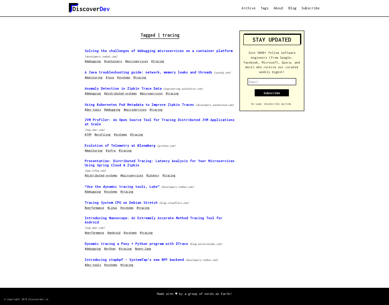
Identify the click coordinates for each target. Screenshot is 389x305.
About (279, 8)
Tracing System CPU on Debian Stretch (121, 203)
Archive (249, 8)
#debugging (93, 61)
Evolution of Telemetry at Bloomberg (120, 145)
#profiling (102, 134)
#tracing (157, 61)
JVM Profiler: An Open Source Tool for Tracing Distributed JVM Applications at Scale (160, 122)
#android (113, 232)
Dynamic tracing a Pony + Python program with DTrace (136, 244)
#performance (94, 207)
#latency (152, 175)
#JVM (88, 134)
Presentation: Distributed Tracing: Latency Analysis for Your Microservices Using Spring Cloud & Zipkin (160, 163)
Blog (293, 8)
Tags (265, 8)
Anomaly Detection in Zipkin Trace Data (123, 88)
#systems (123, 77)
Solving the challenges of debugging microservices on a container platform (159, 51)
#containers (113, 61)
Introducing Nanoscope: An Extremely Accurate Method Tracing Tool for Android (153, 220)
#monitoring (94, 77)
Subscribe (310, 8)
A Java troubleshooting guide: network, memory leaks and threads (148, 72)
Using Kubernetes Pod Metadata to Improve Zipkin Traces (139, 105)
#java (110, 77)
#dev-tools (93, 109)
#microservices (136, 61)
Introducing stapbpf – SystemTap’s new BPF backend (134, 260)
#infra (110, 150)
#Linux (112, 207)
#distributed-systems (120, 93)
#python (109, 248)
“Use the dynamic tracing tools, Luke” (122, 187)
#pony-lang (143, 248)
